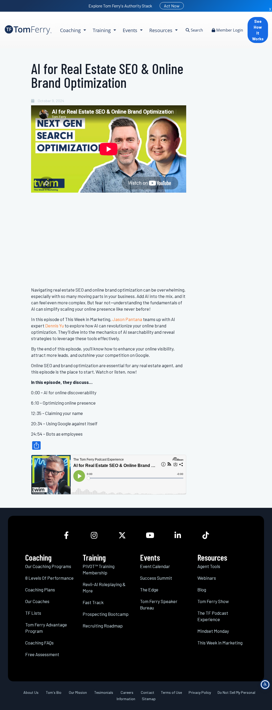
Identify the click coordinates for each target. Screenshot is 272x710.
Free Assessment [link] (42, 654)
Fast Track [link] (93, 602)
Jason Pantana (127, 319)
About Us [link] (31, 692)
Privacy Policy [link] (200, 692)
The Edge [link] (149, 589)
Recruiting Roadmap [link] (103, 625)
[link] (28, 30)
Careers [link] (127, 692)
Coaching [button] (71, 30)
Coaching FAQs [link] (39, 642)
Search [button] (196, 30)
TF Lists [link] (33, 613)
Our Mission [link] (78, 692)
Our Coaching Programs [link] (48, 566)
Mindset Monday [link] (213, 631)
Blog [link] (201, 589)
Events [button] (131, 30)
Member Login (229, 30)
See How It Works (258, 30)
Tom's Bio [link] (53, 692)
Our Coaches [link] (37, 601)
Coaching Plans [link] (40, 589)
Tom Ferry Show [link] (213, 601)
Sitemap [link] (149, 698)
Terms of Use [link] (171, 692)
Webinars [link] (206, 578)
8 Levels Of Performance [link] (49, 578)
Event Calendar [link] (155, 566)
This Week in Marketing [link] (220, 642)
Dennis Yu (54, 325)
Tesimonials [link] (103, 692)
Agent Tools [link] (208, 566)
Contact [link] (147, 692)
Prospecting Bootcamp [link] (106, 614)
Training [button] (102, 30)
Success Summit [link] (156, 578)
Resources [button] (161, 30)
